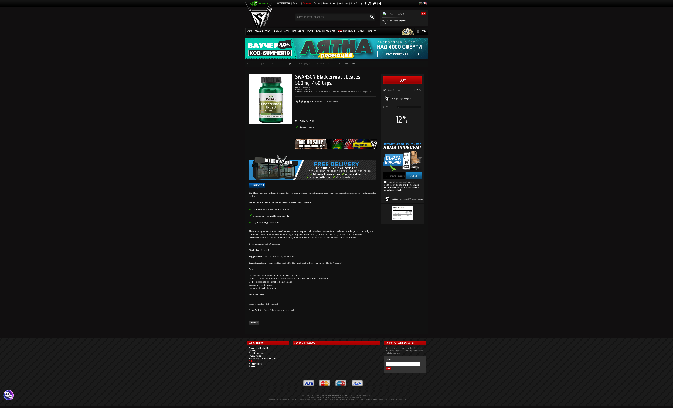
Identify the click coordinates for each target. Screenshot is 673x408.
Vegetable (309, 64)
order (414, 176)
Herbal (301, 64)
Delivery (317, 3)
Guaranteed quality (307, 127)
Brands (278, 31)
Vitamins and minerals (271, 64)
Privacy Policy (255, 356)
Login (423, 31)
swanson (254, 323)
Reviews (320, 101)
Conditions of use (256, 353)
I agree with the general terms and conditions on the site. (400, 183)
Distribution (343, 3)
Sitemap (252, 366)
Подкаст (371, 31)
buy (423, 13)
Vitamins (293, 64)
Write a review (332, 101)
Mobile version (255, 363)
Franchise (296, 3)
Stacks (310, 31)
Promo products (263, 31)
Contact (333, 3)
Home (249, 31)
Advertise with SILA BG (258, 348)
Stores (325, 3)
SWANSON (306, 87)
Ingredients (298, 31)
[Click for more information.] (387, 98)
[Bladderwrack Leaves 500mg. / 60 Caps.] (270, 99)
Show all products (325, 31)
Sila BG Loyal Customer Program (262, 358)
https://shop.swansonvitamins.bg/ (280, 310)
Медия (361, 31)
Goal (286, 31)
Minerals (285, 64)
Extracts (308, 89)
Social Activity (356, 3)
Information (257, 185)
